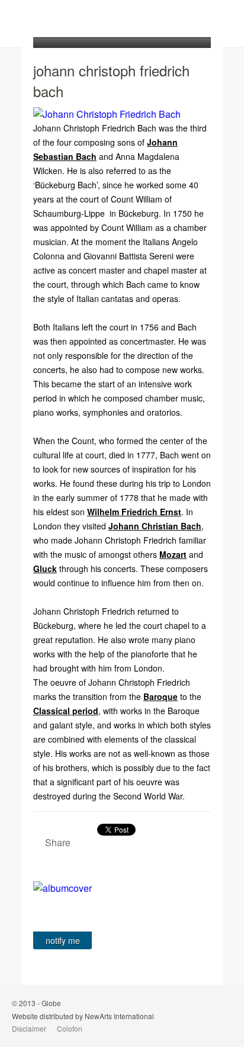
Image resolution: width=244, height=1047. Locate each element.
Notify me (63, 940)
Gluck (45, 568)
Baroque (160, 696)
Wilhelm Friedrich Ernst (134, 512)
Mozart (173, 554)
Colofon (69, 1028)
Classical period (65, 711)
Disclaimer (29, 1028)
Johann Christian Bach (154, 526)
